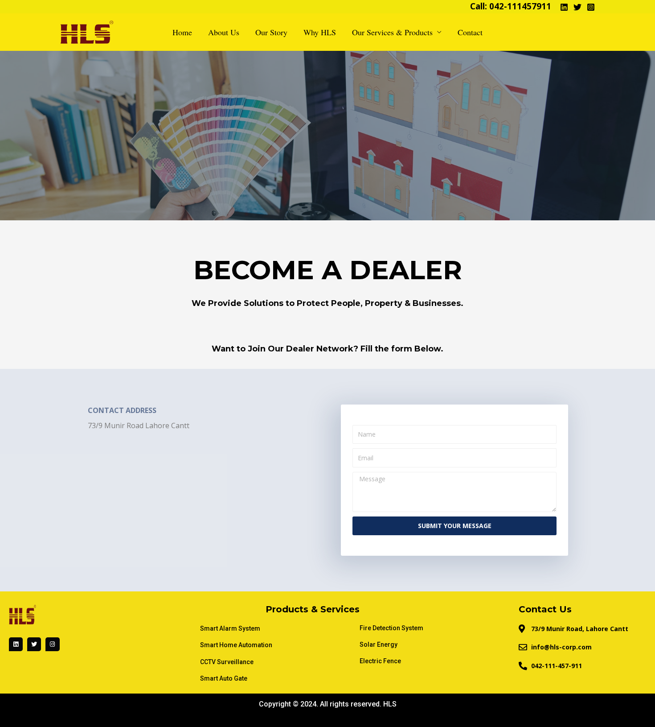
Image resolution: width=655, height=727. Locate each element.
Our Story (271, 32)
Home (182, 32)
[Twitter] (577, 7)
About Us (223, 32)
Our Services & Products (392, 32)
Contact (470, 32)
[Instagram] (591, 7)
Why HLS (319, 32)
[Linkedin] (564, 7)
